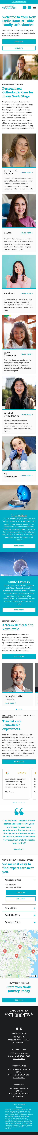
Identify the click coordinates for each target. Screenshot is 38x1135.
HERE (32, 976)
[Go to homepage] (11, 7)
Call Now (19, 48)
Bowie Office (11, 908)
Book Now (19, 42)
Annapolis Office (13, 879)
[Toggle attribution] (36, 976)
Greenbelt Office (13, 922)
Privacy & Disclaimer (19, 1104)
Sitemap (19, 1107)
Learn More (19, 546)
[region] (19, 954)
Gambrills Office (12, 915)
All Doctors (19, 656)
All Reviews (19, 762)
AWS (28, 976)
